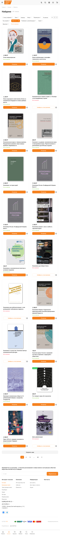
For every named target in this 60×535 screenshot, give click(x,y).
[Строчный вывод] (54, 17)
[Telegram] (6, 512)
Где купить (32, 482)
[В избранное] (27, 64)
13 (38, 457)
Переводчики (5, 497)
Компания (19, 479)
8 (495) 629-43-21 (7, 501)
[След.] (42, 457)
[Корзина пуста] (57, 2)
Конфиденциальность (53, 521)
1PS (7, 521)
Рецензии (4, 499)
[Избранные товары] (53, 2)
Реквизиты (18, 487)
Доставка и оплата (35, 485)
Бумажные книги (6, 485)
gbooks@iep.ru (5, 504)
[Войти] (49, 2)
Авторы (4, 494)
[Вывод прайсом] (57, 17)
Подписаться (52, 474)
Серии (3, 492)
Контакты (47, 479)
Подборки (4, 489)
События (18, 485)
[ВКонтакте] (3, 512)
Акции (31, 487)
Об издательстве (20, 482)
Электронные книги (7, 487)
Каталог (4, 482)
